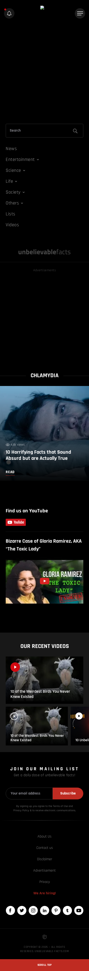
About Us (44, 836)
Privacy (44, 881)
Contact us (44, 847)
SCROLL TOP (44, 965)
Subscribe (68, 793)
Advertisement (44, 870)
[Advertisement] (44, 72)
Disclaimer (44, 859)
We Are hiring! (44, 893)
